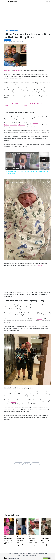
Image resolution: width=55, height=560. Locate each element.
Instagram (39, 264)
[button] (50, 1)
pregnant (39, 317)
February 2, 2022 (21, 104)
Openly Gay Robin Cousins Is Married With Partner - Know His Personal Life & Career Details (22, 152)
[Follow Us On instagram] (46, 1)
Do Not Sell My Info (33, 553)
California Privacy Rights (41, 552)
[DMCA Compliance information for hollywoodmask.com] (47, 557)
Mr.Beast (6, 123)
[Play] (44, 163)
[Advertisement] (29, 18)
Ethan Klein (7, 70)
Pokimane (35, 121)
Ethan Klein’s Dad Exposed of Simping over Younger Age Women (9, 539)
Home (7, 30)
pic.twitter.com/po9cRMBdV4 (27, 102)
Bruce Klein (36, 462)
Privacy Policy (23, 552)
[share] (36, 152)
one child (13, 400)
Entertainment (14, 30)
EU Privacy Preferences (23, 553)
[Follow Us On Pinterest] (47, 1)
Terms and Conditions (13, 552)
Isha (6, 41)
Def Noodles (21, 123)
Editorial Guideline (31, 552)
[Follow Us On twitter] (44, 1)
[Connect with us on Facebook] (43, 1)
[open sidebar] (5, 2)
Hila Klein (17, 70)
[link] (7, 152)
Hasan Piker (13, 123)
